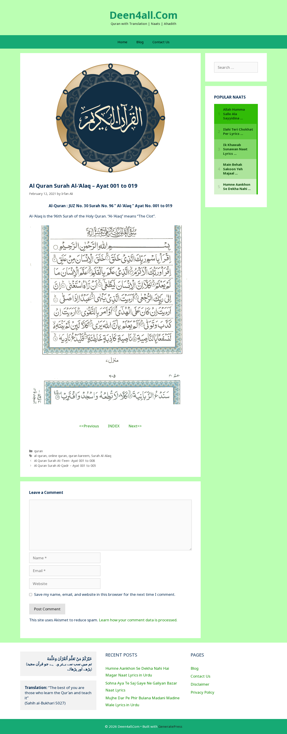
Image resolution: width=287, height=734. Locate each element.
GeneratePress (170, 726)
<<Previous (89, 425)
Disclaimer (200, 684)
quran (38, 451)
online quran (57, 456)
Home (122, 42)
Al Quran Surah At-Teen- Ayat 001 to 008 (64, 460)
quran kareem (79, 456)
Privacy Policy (202, 692)
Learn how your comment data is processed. (138, 619)
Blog (140, 42)
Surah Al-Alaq (101, 456)
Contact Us (161, 42)
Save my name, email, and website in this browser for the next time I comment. (104, 594)
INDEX (114, 425)
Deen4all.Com (143, 15)
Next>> (135, 425)
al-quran (40, 456)
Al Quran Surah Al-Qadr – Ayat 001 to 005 (65, 465)
